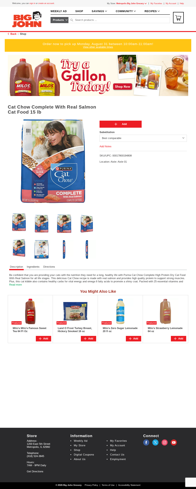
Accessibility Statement (129, 485)
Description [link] (16, 266)
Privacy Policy (91, 485)
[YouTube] (165, 442)
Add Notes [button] (105, 146)
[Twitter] (155, 442)
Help (182, 3)
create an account (46, 3)
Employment (118, 459)
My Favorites (156, 3)
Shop (23, 33)
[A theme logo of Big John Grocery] (26, 19)
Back (13, 33)
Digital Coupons (84, 454)
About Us (80, 459)
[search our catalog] (71, 20)
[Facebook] (146, 442)
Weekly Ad (80, 440)
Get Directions (35, 471)
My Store (79, 445)
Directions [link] (49, 266)
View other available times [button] (98, 47)
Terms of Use (108, 485)
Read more (15, 284)
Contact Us (117, 454)
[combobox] (59, 20)
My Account (171, 3)
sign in (32, 3)
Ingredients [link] (33, 266)
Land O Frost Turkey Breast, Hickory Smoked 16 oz (75, 330)
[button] (132, 3)
